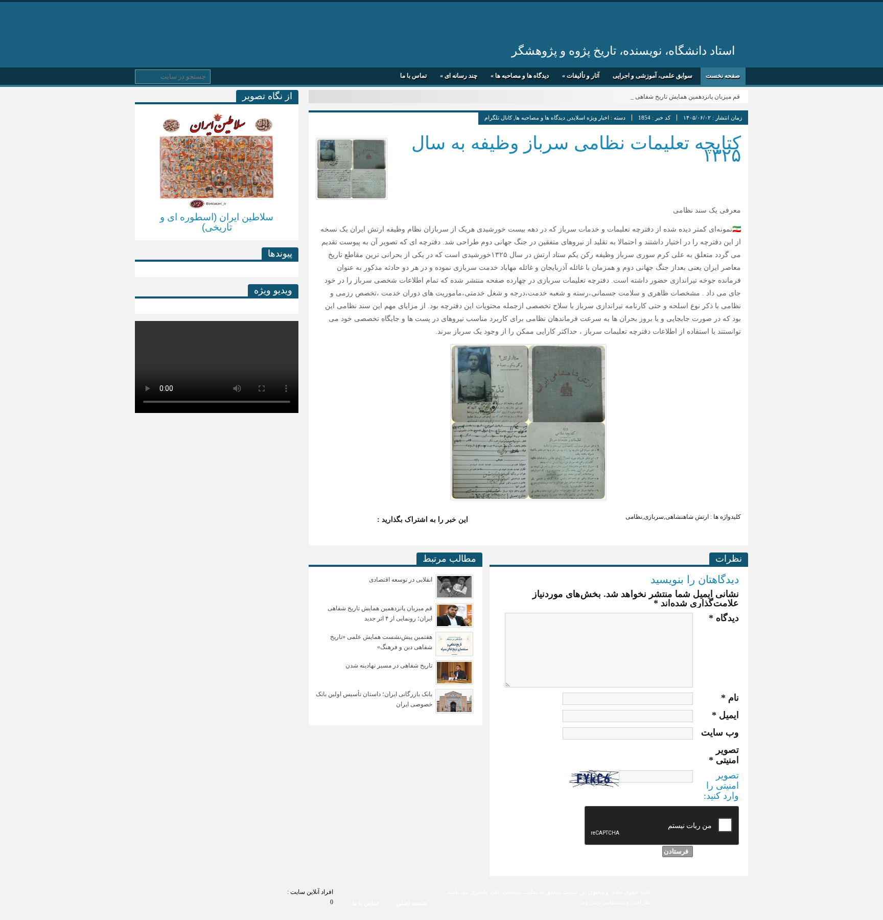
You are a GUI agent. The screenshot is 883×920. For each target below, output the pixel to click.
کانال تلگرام (498, 117)
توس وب (590, 902)
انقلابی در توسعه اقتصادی (400, 579)
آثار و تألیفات (580, 75)
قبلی (142, 168)
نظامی (633, 516)
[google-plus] (324, 520)
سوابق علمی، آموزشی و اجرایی (652, 75)
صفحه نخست (723, 75)
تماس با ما (413, 75)
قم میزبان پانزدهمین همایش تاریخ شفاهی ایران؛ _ (677, 96)
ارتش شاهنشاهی (687, 516)
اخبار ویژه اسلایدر (588, 117)
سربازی (654, 516)
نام (730, 698)
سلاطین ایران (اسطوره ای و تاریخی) (216, 222)
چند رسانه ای (458, 75)
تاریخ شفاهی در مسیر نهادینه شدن (388, 665)
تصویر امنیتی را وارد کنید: (721, 785)
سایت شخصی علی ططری (614, 24)
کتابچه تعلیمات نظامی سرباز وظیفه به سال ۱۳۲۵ (576, 149)
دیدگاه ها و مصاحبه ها (520, 75)
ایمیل (725, 715)
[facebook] (344, 520)
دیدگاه (724, 618)
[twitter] (365, 520)
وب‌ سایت (720, 732)
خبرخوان (145, 17)
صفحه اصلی (411, 903)
